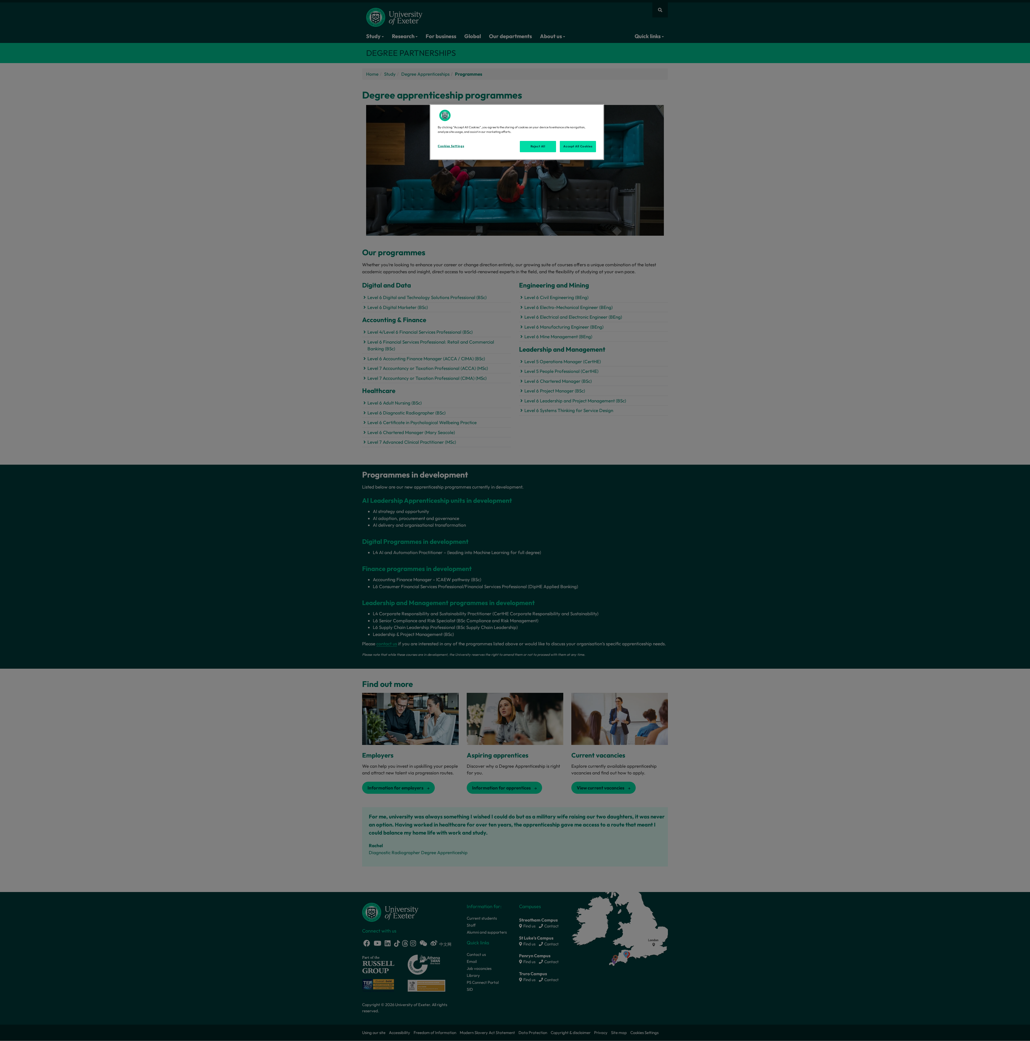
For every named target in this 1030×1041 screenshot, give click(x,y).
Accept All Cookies (577, 146)
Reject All (538, 146)
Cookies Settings (451, 146)
